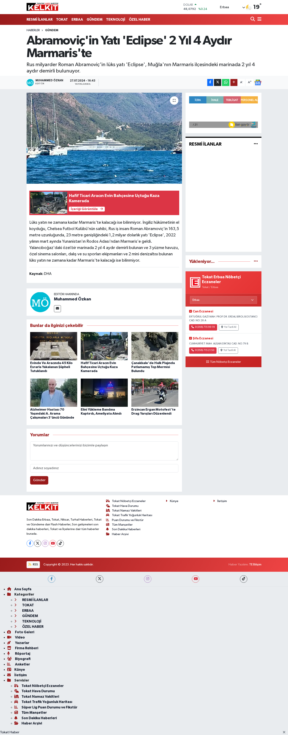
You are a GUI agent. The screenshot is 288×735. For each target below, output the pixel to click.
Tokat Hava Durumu (125, 505)
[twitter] (99, 579)
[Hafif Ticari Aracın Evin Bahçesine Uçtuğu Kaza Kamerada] (104, 346)
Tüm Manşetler (122, 524)
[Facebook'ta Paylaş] (210, 82)
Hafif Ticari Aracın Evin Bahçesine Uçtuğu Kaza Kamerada (99, 367)
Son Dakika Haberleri (126, 529)
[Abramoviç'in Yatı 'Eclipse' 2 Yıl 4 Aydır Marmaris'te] (104, 138)
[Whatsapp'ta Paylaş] (225, 82)
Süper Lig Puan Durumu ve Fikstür (49, 707)
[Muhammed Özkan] (40, 302)
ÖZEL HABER (139, 19)
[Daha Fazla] (233, 82)
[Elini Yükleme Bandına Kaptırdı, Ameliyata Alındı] (104, 392)
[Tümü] (256, 261)
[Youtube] (52, 543)
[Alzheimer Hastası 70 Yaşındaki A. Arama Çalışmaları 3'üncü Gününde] (53, 392)
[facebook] (51, 579)
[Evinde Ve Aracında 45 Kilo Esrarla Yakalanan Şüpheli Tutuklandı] (53, 346)
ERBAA (77, 19)
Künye (174, 501)
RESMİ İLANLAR (39, 19)
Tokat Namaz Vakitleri (126, 510)
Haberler (33, 30)
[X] (37, 543)
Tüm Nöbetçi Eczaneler (225, 361)
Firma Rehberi (26, 648)
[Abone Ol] (257, 83)
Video (19, 637)
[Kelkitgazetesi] (42, 7)
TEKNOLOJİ (115, 19)
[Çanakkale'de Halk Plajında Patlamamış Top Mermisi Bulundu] (154, 346)
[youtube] (195, 579)
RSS (35, 564)
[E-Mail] (57, 308)
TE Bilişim (255, 564)
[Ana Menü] (259, 19)
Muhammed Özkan (72, 299)
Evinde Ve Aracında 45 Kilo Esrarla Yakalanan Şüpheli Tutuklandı (51, 367)
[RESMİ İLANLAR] (256, 144)
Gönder (39, 480)
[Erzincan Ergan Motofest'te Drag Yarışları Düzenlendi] (154, 392)
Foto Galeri (24, 632)
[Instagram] (45, 543)
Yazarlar (21, 643)
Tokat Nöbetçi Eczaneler (129, 501)
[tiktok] (243, 579)
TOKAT (62, 19)
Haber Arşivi (120, 534)
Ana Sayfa (22, 589)
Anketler (22, 664)
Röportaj (22, 653)
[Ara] (253, 19)
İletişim (222, 501)
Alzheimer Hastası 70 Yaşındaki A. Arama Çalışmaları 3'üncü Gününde (52, 413)
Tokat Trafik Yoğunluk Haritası (132, 515)
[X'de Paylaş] (217, 82)
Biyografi (22, 659)
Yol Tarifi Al (230, 327)
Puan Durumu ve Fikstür (128, 520)
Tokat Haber (9, 732)
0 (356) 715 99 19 (205, 327)
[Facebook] (30, 543)
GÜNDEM (94, 19)
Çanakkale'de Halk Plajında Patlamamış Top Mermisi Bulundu (153, 367)
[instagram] (147, 579)
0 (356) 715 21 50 (204, 350)
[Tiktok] (60, 543)
